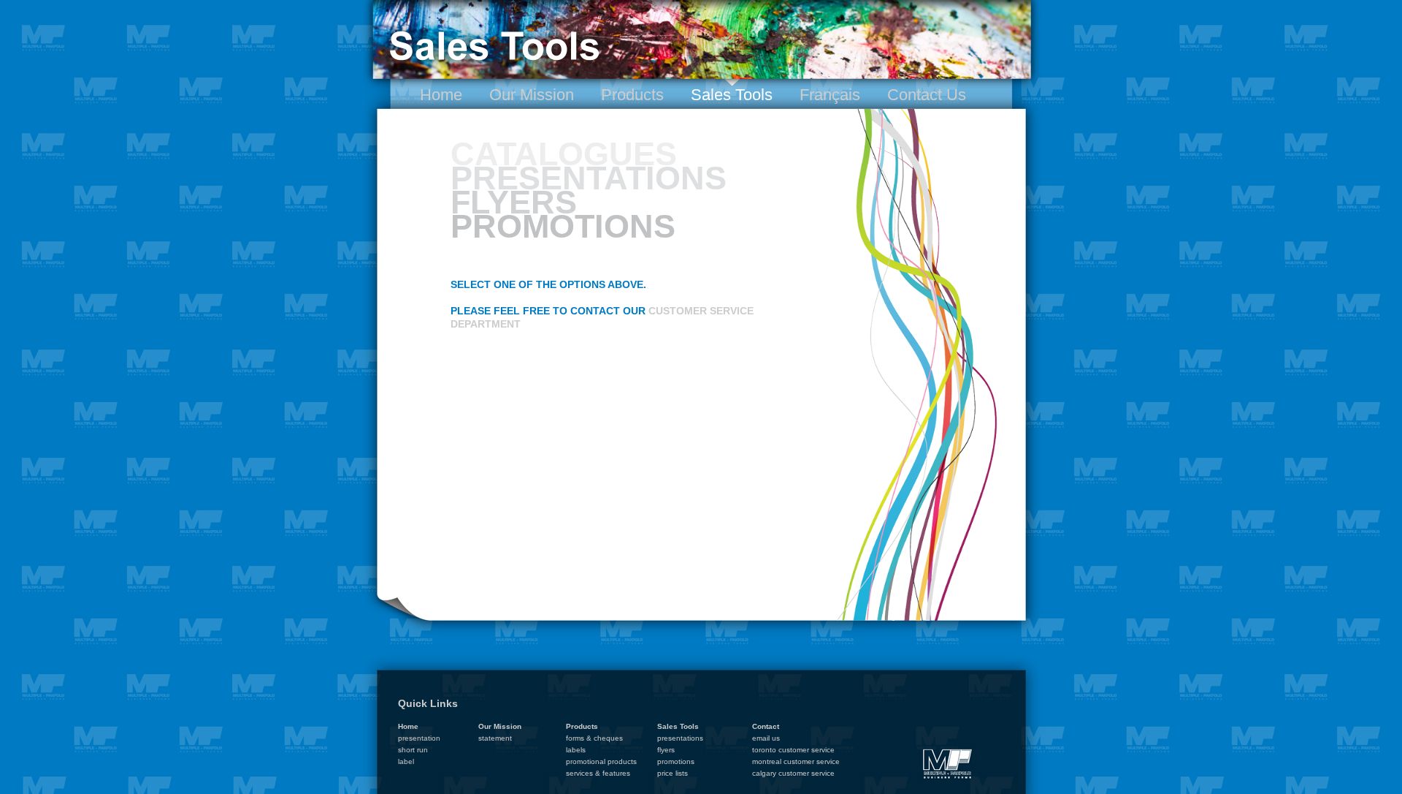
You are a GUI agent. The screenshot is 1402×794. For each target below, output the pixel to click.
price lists (672, 773)
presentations (680, 738)
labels (576, 750)
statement (495, 738)
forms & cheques (594, 738)
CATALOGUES (564, 154)
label (406, 761)
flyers (666, 750)
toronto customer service (793, 750)
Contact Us (926, 95)
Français (830, 95)
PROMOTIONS (563, 226)
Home (441, 95)
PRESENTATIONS (589, 178)
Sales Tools (732, 95)
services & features (598, 773)
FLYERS (514, 202)
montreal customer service (796, 761)
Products (632, 95)
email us (766, 738)
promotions (675, 761)
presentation (419, 738)
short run (413, 750)
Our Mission (531, 95)
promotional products (601, 761)
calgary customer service (793, 773)
